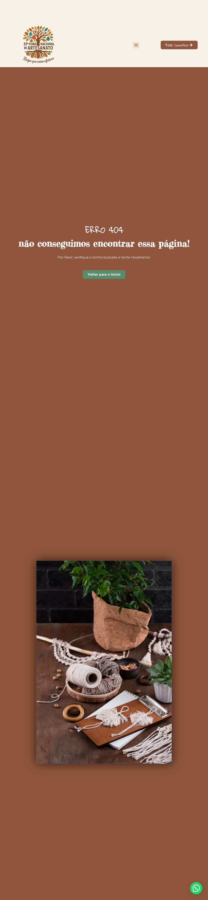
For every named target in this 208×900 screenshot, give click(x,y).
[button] (136, 45)
